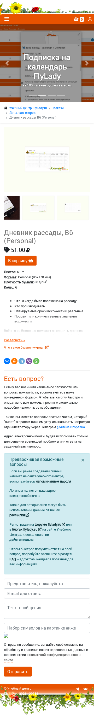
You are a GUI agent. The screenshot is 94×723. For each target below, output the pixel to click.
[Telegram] (22, 361)
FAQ (12, 559)
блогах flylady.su (25, 529)
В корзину (18, 260)
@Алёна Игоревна (71, 427)
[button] (7, 63)
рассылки (17, 515)
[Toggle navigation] (6, 19)
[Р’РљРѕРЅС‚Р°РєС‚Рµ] (7, 361)
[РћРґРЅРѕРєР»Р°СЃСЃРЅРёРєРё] (14, 361)
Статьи (9, 698)
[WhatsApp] (36, 361)
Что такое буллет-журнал (24, 347)
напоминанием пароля (53, 481)
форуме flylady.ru (48, 524)
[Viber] (29, 361)
